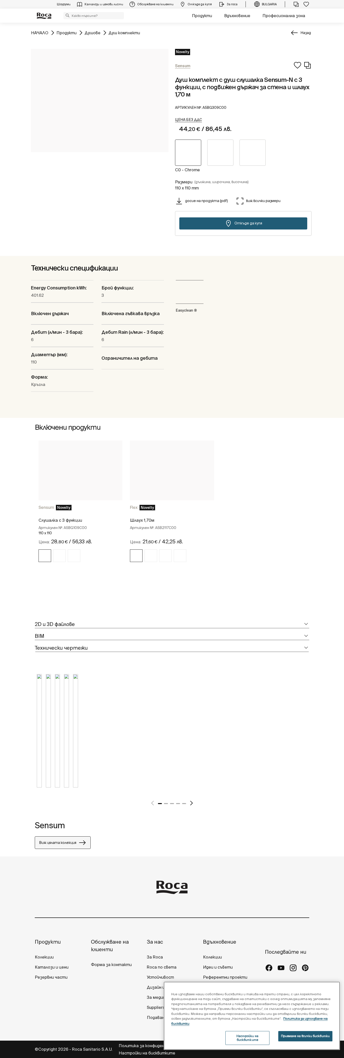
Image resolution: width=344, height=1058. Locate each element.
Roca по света (162, 967)
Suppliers (156, 1007)
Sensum (46, 507)
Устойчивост (160, 977)
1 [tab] (160, 803)
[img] (45, 555)
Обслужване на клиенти (110, 945)
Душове (92, 32)
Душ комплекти (124, 32)
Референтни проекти (225, 977)
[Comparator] (296, 4)
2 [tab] (166, 803)
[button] (67, 15)
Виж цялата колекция (57, 843)
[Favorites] (306, 4)
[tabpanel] (80, 506)
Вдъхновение (237, 15)
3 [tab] (172, 803)
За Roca (155, 957)
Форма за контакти (111, 964)
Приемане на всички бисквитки (305, 1036)
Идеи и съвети (218, 967)
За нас (155, 942)
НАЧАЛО (39, 32)
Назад (305, 33)
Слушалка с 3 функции (60, 520)
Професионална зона (283, 15)
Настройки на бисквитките (147, 1053)
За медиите (159, 997)
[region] (252, 1016)
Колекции (44, 957)
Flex (133, 507)
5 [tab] (184, 803)
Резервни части (51, 977)
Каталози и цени (51, 967)
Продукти (202, 15)
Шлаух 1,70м (142, 520)
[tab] (172, 624)
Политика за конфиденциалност (152, 1045)
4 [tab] (178, 803)
